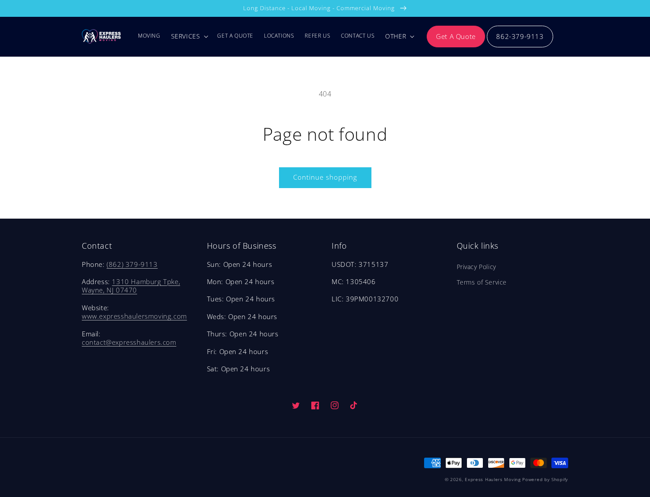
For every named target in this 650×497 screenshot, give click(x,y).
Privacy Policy (476, 266)
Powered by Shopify (545, 479)
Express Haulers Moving (492, 479)
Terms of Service (482, 282)
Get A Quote (456, 36)
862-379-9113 (519, 36)
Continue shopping (325, 177)
